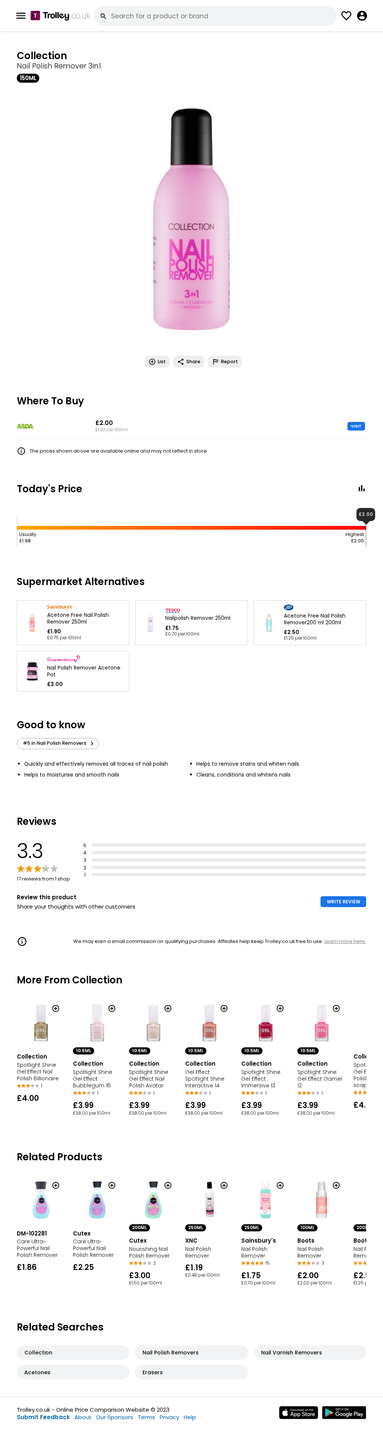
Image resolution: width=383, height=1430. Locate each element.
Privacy (169, 1417)
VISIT (356, 426)
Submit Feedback (43, 1417)
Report (229, 361)
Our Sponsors (114, 1417)
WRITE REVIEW (343, 901)
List (162, 361)
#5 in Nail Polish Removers (54, 743)
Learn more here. (345, 941)
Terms (146, 1417)
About (83, 1417)
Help (190, 1417)
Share (193, 361)
